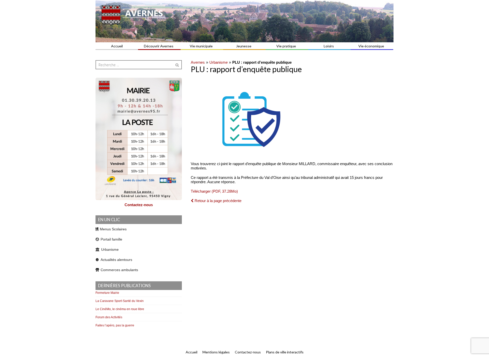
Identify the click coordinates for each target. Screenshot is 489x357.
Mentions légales (216, 352)
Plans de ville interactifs (285, 352)
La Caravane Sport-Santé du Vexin (120, 301)
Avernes (198, 62)
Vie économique (371, 46)
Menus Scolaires (113, 229)
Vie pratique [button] (286, 46)
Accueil (117, 46)
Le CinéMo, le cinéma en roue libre (120, 309)
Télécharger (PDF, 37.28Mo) (214, 191)
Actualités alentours (116, 260)
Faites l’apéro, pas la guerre (115, 325)
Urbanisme (218, 62)
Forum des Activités (109, 317)
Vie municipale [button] (201, 46)
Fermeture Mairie (107, 293)
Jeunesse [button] (243, 46)
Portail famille (111, 239)
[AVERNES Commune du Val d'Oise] (244, 21)
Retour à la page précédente (217, 201)
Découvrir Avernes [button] (158, 46)
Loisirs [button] (329, 46)
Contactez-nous (139, 205)
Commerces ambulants (119, 270)
